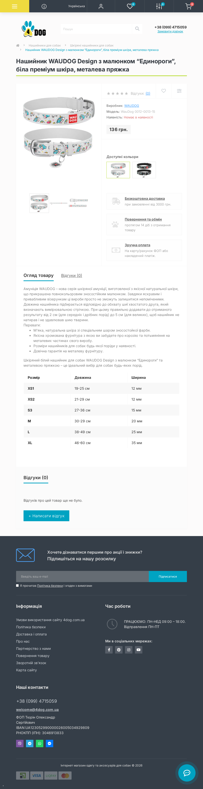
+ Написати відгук (46, 515)
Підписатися (168, 576)
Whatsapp (39, 743)
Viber (20, 743)
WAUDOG (131, 106)
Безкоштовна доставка (145, 198)
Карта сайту (26, 670)
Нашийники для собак (45, 45)
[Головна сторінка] (18, 45)
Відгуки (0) (71, 275)
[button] (101, 6)
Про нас (23, 641)
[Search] (137, 29)
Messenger (49, 743)
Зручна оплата (137, 245)
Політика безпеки (50, 585)
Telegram (29, 743)
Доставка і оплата (31, 634)
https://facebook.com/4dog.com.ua (109, 650)
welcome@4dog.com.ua (37, 709)
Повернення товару (33, 656)
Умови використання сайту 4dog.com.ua (50, 620)
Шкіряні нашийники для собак (92, 45)
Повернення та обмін (143, 219)
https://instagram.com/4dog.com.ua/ (128, 650)
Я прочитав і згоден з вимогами (56, 585)
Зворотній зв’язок (31, 663)
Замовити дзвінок (170, 31)
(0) (148, 93)
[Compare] (179, 91)
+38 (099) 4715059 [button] (36, 701)
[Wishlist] (163, 91)
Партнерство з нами (33, 648)
